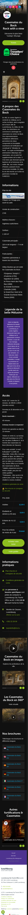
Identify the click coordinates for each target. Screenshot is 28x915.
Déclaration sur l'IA (5, 904)
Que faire (13, 855)
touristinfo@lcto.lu (13, 628)
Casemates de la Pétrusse (14, 840)
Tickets (13, 43)
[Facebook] (2, 874)
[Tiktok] (9, 874)
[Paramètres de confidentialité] (3, 912)
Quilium (21, 909)
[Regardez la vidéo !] (13, 648)
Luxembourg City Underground (13, 858)
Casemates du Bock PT (12, 788)
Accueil (13, 853)
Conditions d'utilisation (6, 896)
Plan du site (4, 906)
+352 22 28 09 (11, 621)
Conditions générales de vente (12, 484)
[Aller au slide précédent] (20, 101)
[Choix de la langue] (21, 3)
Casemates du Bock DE (12, 774)
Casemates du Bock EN (12, 757)
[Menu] (24, 3)
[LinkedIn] (11, 874)
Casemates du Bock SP (12, 765)
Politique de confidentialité (7, 898)
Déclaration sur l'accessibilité (8, 902)
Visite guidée (13, 551)
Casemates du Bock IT (13, 781)
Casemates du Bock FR (12, 797)
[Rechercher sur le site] (16, 3)
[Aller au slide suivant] (23, 101)
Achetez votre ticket (13, 543)
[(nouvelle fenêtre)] (13, 52)
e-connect (9, 909)
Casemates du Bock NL (12, 748)
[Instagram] (4, 874)
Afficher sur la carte (13, 615)
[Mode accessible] (19, 3)
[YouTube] (6, 874)
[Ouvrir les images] (14, 87)
